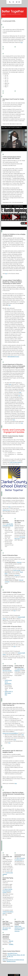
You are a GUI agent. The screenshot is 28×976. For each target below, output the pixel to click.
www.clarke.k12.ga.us (12, 953)
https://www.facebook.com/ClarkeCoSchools (13, 959)
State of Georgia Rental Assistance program (7, 891)
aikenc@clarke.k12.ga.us (13, 356)
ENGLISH (11, 941)
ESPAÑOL (11, 944)
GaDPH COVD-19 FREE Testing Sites (9, 693)
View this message (7, 670)
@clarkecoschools (11, 961)
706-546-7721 (9, 956)
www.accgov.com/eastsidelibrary (10, 733)
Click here (19, 562)
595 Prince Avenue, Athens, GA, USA (16, 955)
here (22, 42)
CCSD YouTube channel (15, 462)
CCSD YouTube (16, 570)
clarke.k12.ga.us (6, 510)
